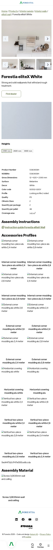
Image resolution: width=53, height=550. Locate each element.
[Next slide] (47, 38)
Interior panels (26, 11)
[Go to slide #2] (27, 64)
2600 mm (17, 151)
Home (4, 11)
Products (13, 11)
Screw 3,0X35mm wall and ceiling (13, 499)
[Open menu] (48, 545)
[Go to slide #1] (9, 64)
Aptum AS (34, 534)
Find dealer (11, 94)
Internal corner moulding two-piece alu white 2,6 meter (39, 265)
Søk (32, 547)
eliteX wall (6, 15)
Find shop (40, 547)
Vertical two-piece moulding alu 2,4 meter (39, 455)
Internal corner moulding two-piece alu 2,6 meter (14, 297)
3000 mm (28, 151)
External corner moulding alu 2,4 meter (13, 361)
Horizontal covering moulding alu (39, 391)
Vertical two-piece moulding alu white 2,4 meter (14, 423)
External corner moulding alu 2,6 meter (39, 361)
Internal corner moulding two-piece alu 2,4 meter (39, 297)
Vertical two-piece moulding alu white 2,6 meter (39, 423)
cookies (28, 537)
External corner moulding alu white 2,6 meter (14, 329)
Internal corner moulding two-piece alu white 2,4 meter (14, 265)
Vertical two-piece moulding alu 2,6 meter (13, 455)
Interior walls (41, 11)
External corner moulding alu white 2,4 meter (39, 329)
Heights (6, 144)
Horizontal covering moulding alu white (13, 391)
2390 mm (7, 151)
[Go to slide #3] (44, 64)
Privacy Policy (45, 534)
